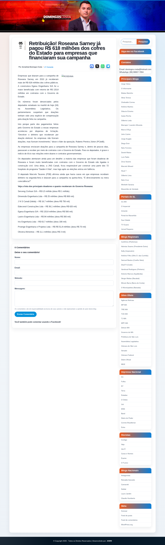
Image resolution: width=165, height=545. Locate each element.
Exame (123, 458)
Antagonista (125, 475)
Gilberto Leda (126, 120)
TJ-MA (123, 318)
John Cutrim (125, 134)
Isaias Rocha (126, 116)
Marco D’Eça (126, 130)
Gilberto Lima (126, 175)
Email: (17, 268)
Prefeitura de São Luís (129, 337)
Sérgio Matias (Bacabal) (130, 278)
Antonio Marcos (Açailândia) (132, 274)
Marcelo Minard (127, 166)
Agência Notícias (127, 300)
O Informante (126, 88)
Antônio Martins (127, 107)
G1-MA (124, 202)
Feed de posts (126, 516)
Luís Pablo (125, 157)
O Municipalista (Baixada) (131, 288)
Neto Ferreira (126, 148)
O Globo (124, 400)
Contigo (124, 440)
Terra (123, 391)
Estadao (124, 395)
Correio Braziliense (128, 423)
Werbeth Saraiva (127, 185)
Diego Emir (125, 143)
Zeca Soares (126, 162)
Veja (122, 444)
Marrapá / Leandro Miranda (131, 125)
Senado (124, 351)
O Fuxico (124, 463)
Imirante (124, 211)
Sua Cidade (125, 220)
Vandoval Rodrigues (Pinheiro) (132, 269)
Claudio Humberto (128, 498)
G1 (122, 377)
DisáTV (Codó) (127, 265)
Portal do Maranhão (128, 215)
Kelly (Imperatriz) (127, 251)
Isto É (123, 449)
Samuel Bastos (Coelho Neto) (132, 260)
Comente (50, 67)
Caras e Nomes (127, 454)
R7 (122, 386)
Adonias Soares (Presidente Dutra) (134, 246)
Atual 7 (123, 171)
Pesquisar (143, 42)
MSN (123, 409)
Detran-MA (125, 328)
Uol (122, 404)
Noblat (123, 489)
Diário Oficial (126, 360)
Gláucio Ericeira (127, 111)
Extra (123, 427)
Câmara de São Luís (129, 346)
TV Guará (125, 225)
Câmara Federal (127, 355)
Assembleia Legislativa (130, 341)
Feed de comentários (129, 520)
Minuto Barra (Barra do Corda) (133, 283)
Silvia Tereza (126, 98)
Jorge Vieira (125, 84)
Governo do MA (127, 332)
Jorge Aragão (126, 139)
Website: (19, 278)
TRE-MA (124, 309)
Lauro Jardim (126, 494)
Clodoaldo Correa (128, 102)
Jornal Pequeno (127, 229)
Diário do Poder (127, 418)
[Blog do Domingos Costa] (82, 15)
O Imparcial (125, 206)
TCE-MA (124, 314)
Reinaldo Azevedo (128, 480)
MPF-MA (124, 323)
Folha (123, 381)
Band (123, 413)
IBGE (123, 364)
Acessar (124, 511)
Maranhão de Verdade (129, 189)
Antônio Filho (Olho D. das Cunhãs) (134, 256)
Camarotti (125, 484)
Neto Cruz (125, 180)
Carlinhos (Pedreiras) (129, 242)
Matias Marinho (127, 93)
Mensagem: (20, 289)
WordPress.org (127, 525)
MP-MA (124, 305)
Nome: (18, 257)
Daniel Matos (126, 152)
